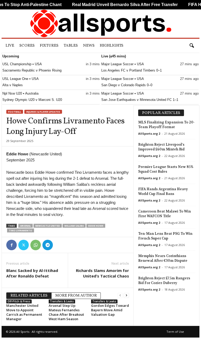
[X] (23, 245)
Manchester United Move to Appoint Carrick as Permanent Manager (24, 312)
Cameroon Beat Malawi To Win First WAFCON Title (164, 213)
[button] (191, 46)
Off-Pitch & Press (19, 301)
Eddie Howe (95, 225)
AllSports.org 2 (149, 133)
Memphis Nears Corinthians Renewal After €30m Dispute (162, 258)
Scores (27, 45)
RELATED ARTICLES (28, 295)
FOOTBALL (14, 111)
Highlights (111, 45)
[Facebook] (11, 245)
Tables (71, 45)
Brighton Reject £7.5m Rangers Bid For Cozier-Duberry (164, 280)
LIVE (9, 45)
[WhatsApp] (35, 245)
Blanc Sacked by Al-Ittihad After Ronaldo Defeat (32, 273)
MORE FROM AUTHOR (76, 295)
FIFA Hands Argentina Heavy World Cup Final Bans (163, 191)
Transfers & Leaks (62, 301)
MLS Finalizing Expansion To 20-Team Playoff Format (166, 124)
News (88, 45)
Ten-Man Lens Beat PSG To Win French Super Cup (165, 236)
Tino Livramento (20, 230)
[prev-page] (120, 295)
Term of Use (175, 332)
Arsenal (25, 225)
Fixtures (49, 45)
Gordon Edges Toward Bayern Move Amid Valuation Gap (110, 310)
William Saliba (74, 225)
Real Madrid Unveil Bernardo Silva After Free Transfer (119, 4)
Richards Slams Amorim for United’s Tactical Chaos (102, 273)
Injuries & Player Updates (43, 111)
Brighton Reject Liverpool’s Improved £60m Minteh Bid (161, 146)
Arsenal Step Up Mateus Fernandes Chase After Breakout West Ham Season (66, 312)
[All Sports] (100, 23)
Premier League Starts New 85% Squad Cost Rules (165, 169)
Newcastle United (47, 225)
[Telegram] (47, 245)
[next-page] (126, 295)
